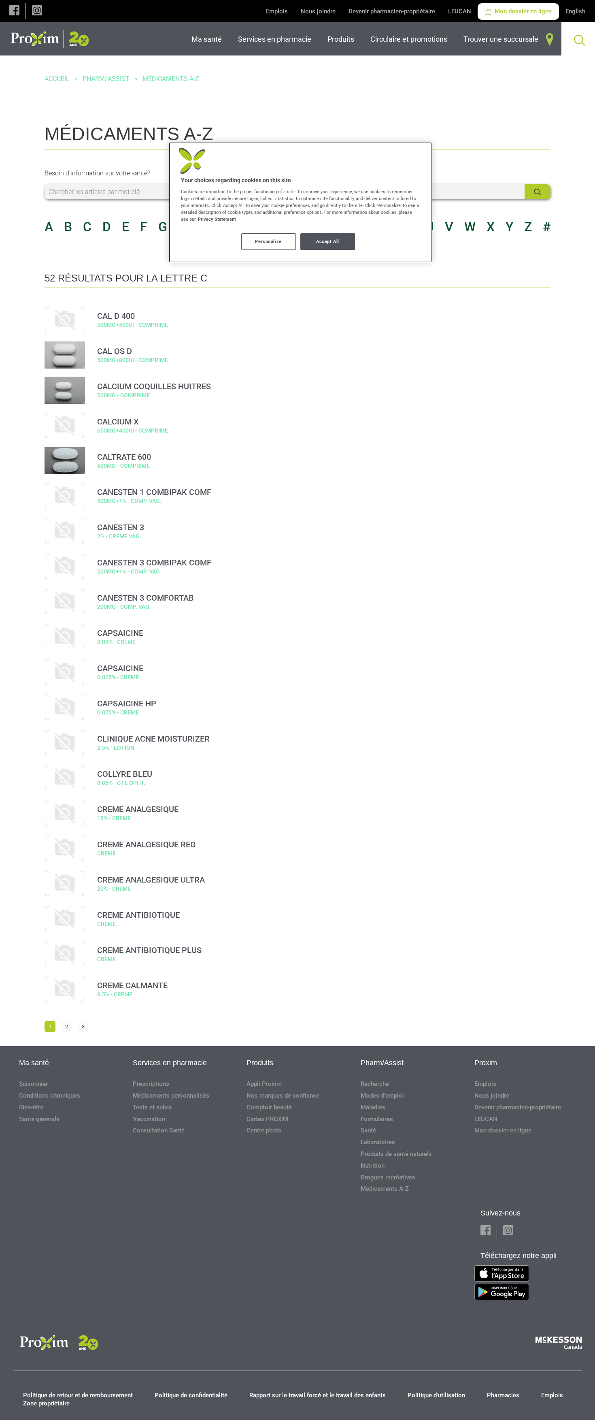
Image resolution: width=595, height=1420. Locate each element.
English (575, 11)
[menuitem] (208, 39)
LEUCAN (459, 11)
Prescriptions (151, 1083)
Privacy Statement (217, 219)
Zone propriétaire (46, 1403)
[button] (14, 11)
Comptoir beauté (269, 1107)
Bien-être (31, 1107)
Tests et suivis (152, 1107)
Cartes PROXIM (267, 1119)
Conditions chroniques (49, 1095)
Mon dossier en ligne (522, 11)
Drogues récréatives (388, 1177)
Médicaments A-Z (385, 1188)
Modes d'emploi (382, 1095)
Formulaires (377, 1119)
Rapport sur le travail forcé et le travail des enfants (317, 1395)
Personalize (268, 241)
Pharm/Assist (106, 79)
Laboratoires (378, 1142)
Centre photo (264, 1130)
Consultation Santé (159, 1130)
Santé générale (39, 1119)
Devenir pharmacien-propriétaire (391, 11)
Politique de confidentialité (191, 1395)
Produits (259, 1063)
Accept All (327, 241)
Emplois (277, 11)
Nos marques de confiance (282, 1095)
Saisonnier (33, 1083)
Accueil (57, 79)
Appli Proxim (264, 1083)
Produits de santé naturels (396, 1154)
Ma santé (34, 1063)
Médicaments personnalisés (171, 1095)
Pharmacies (503, 1395)
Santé (368, 1130)
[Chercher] (537, 191)
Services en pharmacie (170, 1063)
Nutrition (373, 1165)
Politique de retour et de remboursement (78, 1395)
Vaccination (149, 1119)
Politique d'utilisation (436, 1395)
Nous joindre (318, 11)
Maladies (373, 1107)
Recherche (375, 1083)
